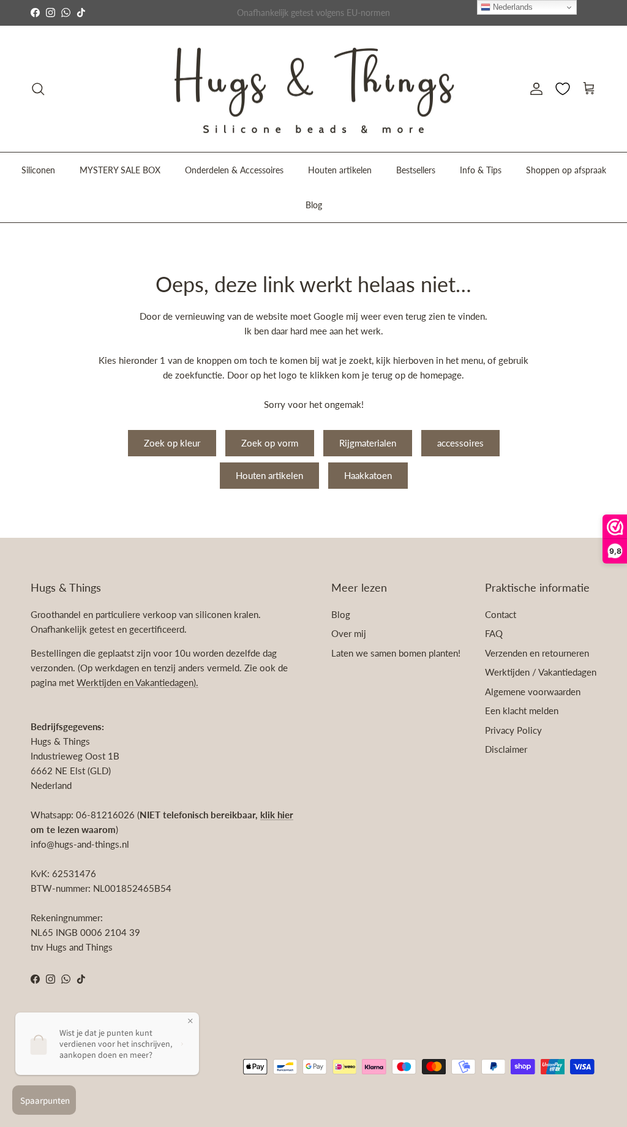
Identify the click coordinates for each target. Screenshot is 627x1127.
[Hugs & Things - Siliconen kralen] (313, 89)
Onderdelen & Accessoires (234, 170)
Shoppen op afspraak (566, 170)
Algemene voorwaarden (532, 691)
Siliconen (38, 170)
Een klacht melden (521, 710)
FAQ (494, 633)
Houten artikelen (340, 170)
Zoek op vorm (269, 442)
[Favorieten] (562, 89)
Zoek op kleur (172, 442)
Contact (500, 614)
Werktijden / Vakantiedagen (540, 671)
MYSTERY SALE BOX (120, 170)
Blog (314, 205)
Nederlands (511, 7)
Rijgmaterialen (367, 442)
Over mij (348, 633)
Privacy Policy (513, 730)
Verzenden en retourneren (537, 652)
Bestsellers (415, 170)
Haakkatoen (368, 475)
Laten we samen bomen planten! (395, 652)
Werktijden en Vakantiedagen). (137, 682)
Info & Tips (480, 170)
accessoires (460, 442)
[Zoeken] (38, 88)
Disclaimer (506, 749)
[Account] (534, 88)
